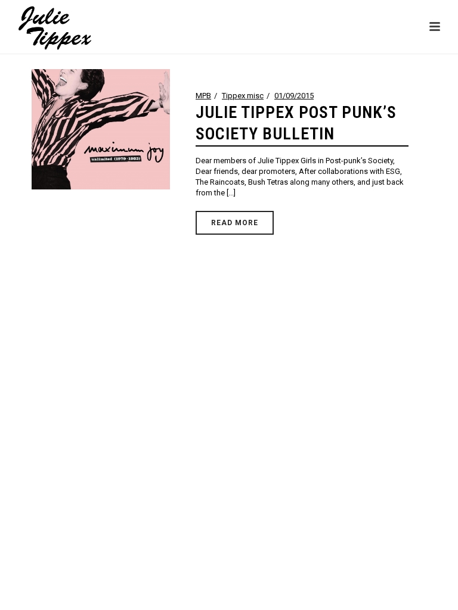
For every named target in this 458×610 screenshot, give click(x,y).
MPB (203, 95)
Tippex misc (243, 95)
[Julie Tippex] (44, 27)
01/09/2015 (294, 95)
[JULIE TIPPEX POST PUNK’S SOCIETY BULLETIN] (100, 129)
